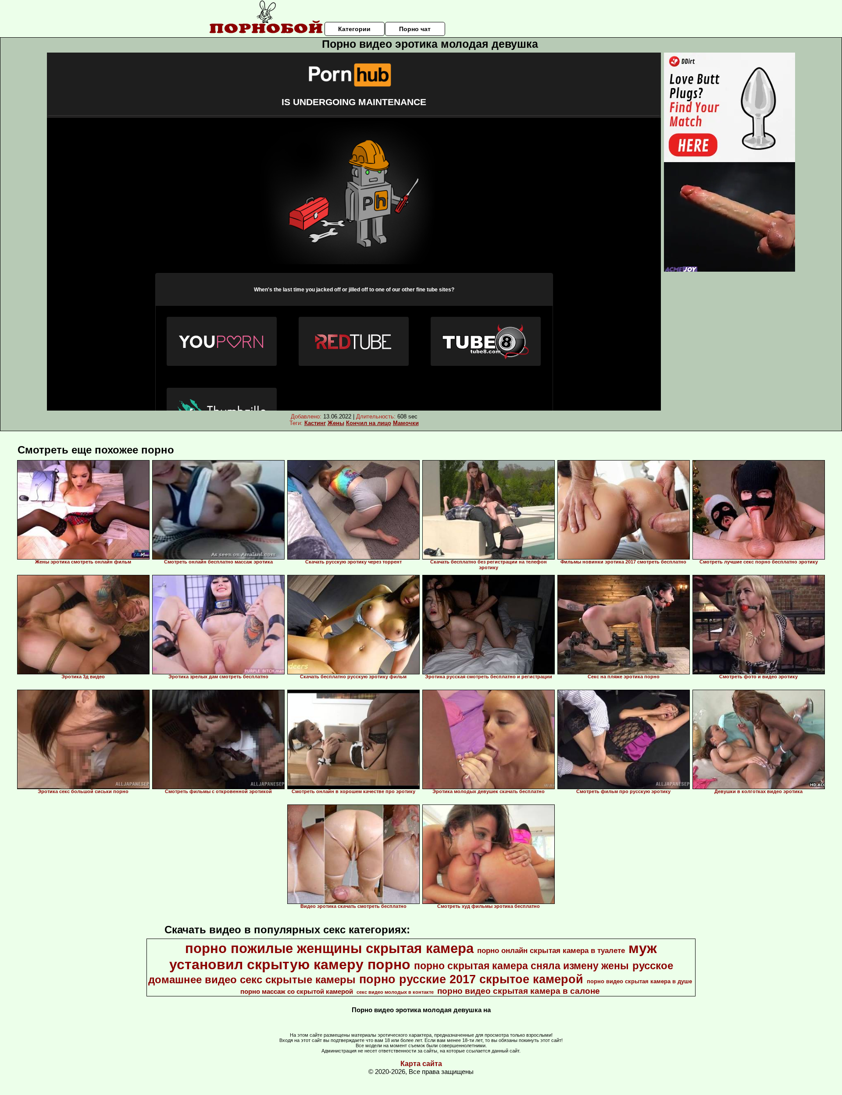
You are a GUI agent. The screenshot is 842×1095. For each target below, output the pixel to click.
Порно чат (415, 28)
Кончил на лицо (368, 423)
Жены (336, 423)
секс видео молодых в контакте (395, 992)
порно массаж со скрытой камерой (296, 991)
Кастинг (315, 423)
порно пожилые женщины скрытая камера (329, 948)
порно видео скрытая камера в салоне (518, 991)
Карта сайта (421, 1063)
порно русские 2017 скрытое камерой (471, 979)
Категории (354, 28)
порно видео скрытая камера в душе (639, 981)
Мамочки (406, 423)
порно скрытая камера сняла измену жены (521, 965)
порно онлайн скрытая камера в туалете (551, 950)
